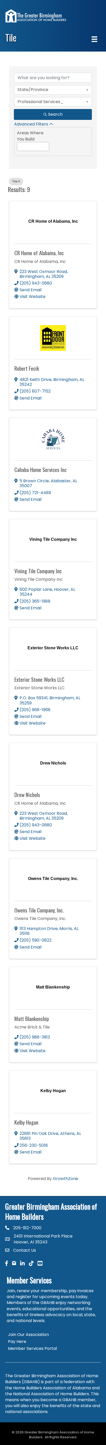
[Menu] (94, 39)
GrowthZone (65, 1179)
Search (55, 114)
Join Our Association (28, 1335)
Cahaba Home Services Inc (40, 470)
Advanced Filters (31, 124)
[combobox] (53, 89)
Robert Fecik (26, 368)
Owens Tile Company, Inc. (39, 910)
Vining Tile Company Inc (38, 571)
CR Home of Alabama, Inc (39, 253)
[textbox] (18, 145)
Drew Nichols (27, 795)
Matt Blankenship (31, 1019)
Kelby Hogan (26, 1122)
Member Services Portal (32, 1348)
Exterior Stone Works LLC (39, 679)
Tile (14, 181)
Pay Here (17, 1341)
